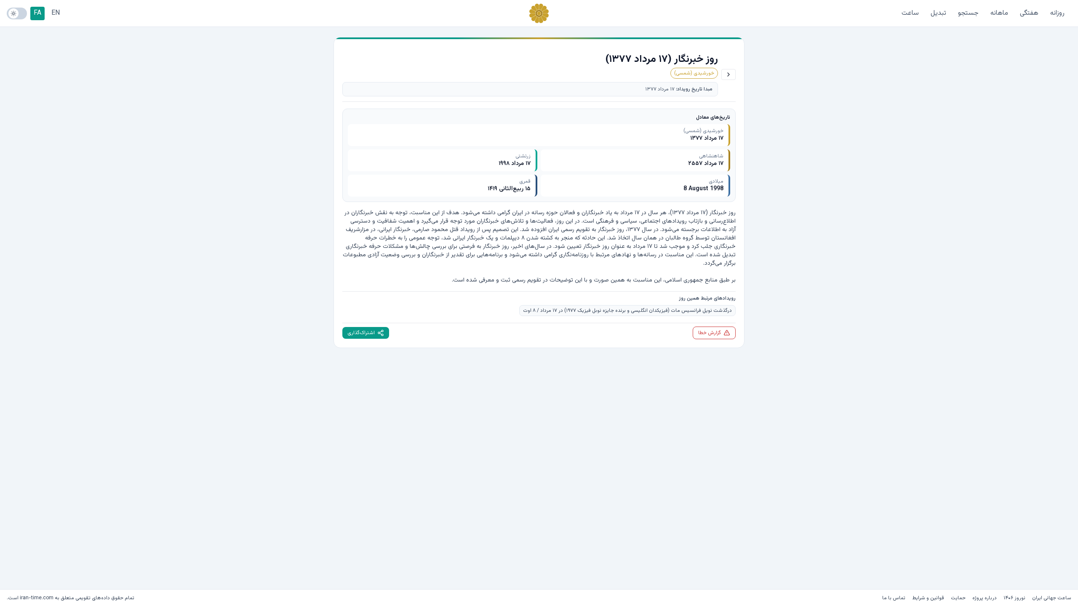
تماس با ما (893, 598)
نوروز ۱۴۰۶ (1014, 598)
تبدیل (938, 13)
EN (55, 13)
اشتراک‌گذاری (361, 333)
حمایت (958, 598)
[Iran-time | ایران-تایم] (539, 13)
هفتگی (1029, 13)
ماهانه (999, 13)
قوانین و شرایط (928, 598)
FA (37, 13)
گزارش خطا (709, 333)
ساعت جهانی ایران (1051, 598)
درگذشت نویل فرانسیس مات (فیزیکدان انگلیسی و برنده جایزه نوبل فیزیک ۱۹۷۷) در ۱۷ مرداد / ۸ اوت (627, 310)
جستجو (968, 13)
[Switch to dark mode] (17, 13)
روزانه (1057, 13)
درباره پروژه (984, 598)
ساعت (910, 13)
